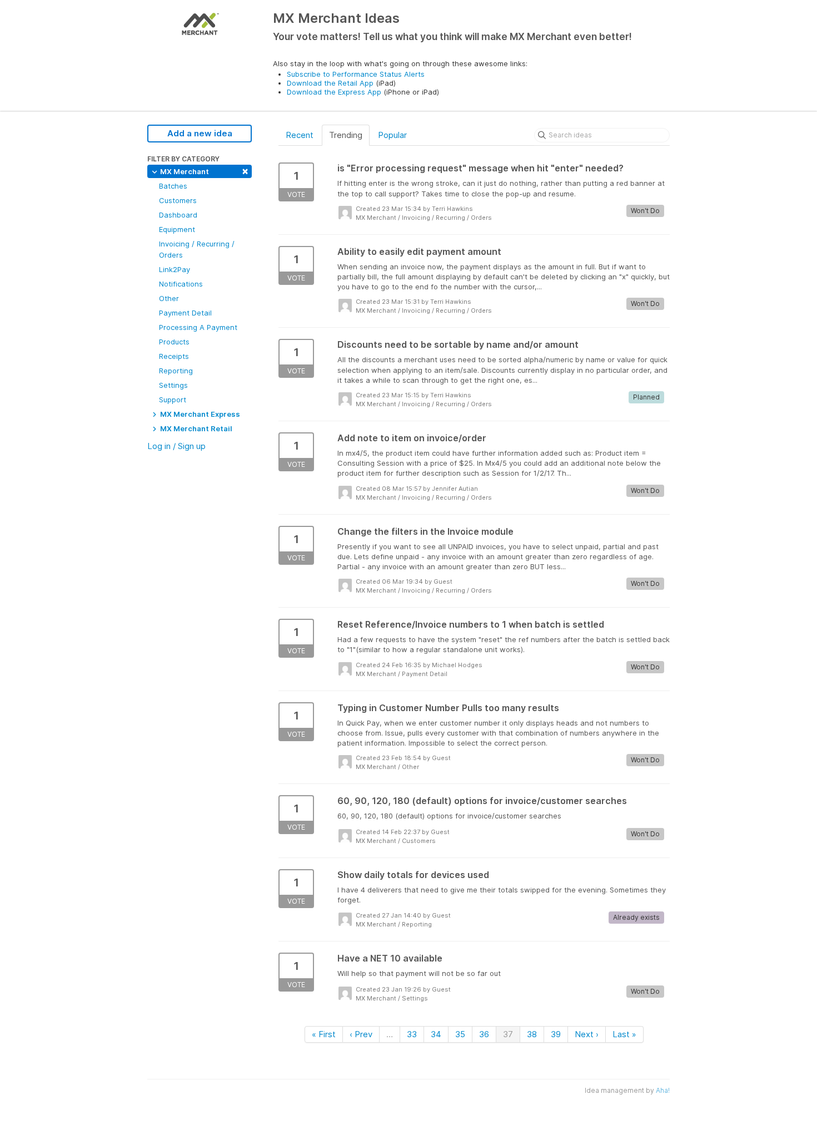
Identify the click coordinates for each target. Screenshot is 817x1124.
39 (556, 1034)
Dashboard (178, 214)
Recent (299, 135)
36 (484, 1034)
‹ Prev (361, 1034)
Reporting (176, 370)
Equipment (177, 229)
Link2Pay (174, 269)
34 (436, 1034)
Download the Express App (334, 91)
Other (169, 298)
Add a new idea (199, 133)
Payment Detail (185, 312)
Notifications (181, 283)
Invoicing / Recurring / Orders (197, 249)
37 (508, 1034)
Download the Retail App (330, 82)
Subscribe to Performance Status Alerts (356, 74)
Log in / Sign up (176, 446)
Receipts (174, 356)
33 (412, 1034)
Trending (345, 135)
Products (174, 341)
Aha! (663, 1090)
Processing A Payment (198, 327)
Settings (173, 385)
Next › (587, 1034)
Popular (392, 135)
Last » (624, 1034)
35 (460, 1034)
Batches (173, 185)
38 (532, 1034)
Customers (178, 200)
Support (172, 399)
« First (324, 1034)
